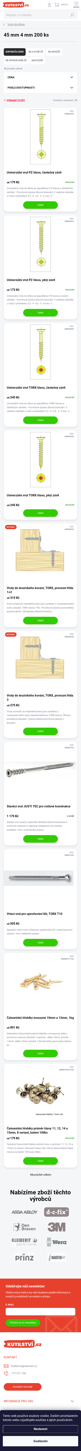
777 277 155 (18, 1373)
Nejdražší (54, 51)
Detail (41, 205)
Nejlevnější (36, 51)
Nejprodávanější (16, 60)
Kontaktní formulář (22, 1387)
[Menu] (76, 4)
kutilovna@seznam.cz (24, 1366)
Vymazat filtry (16, 100)
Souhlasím (40, 1441)
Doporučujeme (15, 51)
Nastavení (40, 1429)
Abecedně (37, 60)
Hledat (72, 15)
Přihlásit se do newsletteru (23, 1322)
